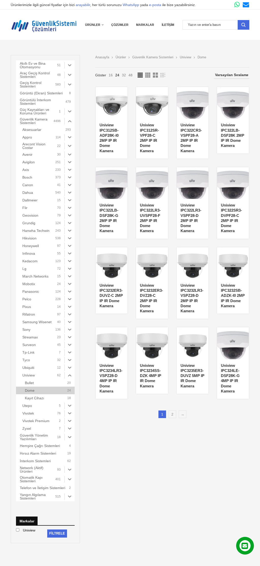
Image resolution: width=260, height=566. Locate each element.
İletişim (168, 25)
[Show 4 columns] (140, 75)
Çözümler (119, 25)
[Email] (245, 4)
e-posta (155, 5)
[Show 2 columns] (155, 75)
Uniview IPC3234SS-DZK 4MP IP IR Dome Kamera (150, 375)
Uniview (185, 57)
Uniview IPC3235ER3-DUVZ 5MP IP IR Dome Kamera (192, 375)
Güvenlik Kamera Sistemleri (152, 57)
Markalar (145, 25)
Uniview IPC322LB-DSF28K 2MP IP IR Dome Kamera (232, 135)
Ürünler (92, 25)
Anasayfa (102, 57)
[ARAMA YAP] (243, 25)
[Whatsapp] (237, 4)
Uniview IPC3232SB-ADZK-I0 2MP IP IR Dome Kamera (233, 295)
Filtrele (57, 533)
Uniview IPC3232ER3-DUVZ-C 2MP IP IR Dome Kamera (111, 295)
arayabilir (83, 5)
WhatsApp (131, 5)
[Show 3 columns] (147, 75)
